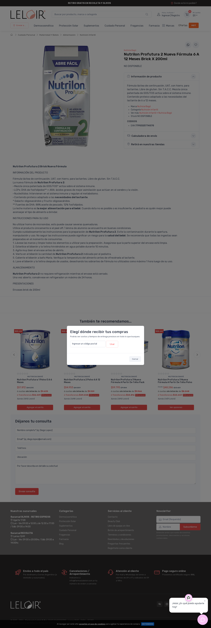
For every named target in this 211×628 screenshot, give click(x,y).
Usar (112, 344)
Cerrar (135, 359)
